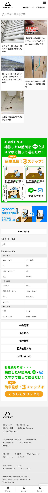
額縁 (27, 266)
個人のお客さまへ (9, 442)
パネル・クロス (31, 291)
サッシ (28, 285)
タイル (28, 311)
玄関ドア (6, 285)
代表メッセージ (8, 457)
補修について (29, 7)
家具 (4, 277)
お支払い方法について (10, 431)
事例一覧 (26, 232)
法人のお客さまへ (25, 442)
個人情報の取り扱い (9, 468)
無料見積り (41, 7)
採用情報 (21, 457)
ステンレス (29, 297)
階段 (27, 271)
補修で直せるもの (22, 425)
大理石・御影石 (31, 316)
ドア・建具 (29, 260)
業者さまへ (6, 446)
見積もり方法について (25, 428)
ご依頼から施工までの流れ (12, 439)
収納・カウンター (9, 271)
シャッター (6, 302)
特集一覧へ (6, 454)
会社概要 (18, 454)
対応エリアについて (32, 454)
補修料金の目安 (8, 428)
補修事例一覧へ (31, 439)
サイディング (7, 316)
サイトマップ (25, 468)
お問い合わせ (7, 465)
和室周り (29, 277)
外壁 (4, 311)
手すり (5, 297)
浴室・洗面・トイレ (10, 291)
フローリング (7, 260)
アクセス (19, 465)
